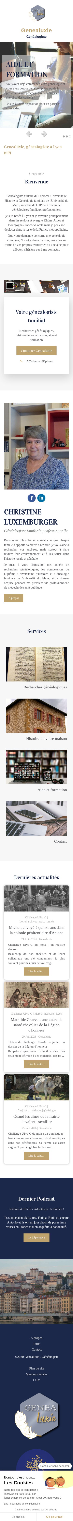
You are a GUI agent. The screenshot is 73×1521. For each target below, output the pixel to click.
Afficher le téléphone (39, 361)
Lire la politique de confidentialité (22, 1503)
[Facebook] (32, 498)
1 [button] (64, 136)
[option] (36, 85)
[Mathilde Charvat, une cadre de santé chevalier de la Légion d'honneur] (36, 995)
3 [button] (70, 136)
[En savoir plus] (36, 664)
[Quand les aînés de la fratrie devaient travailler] (36, 1087)
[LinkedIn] (41, 498)
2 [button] (67, 136)
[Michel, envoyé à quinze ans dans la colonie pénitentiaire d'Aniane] (36, 898)
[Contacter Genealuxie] (36, 818)
